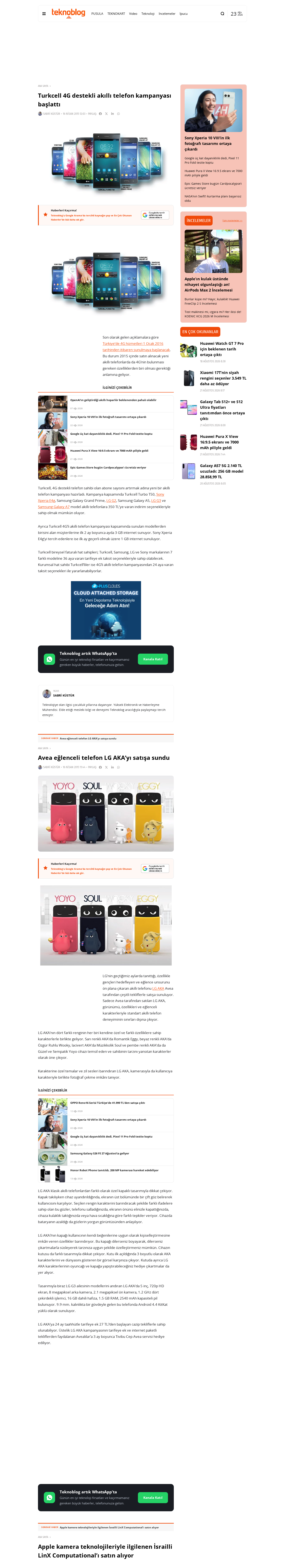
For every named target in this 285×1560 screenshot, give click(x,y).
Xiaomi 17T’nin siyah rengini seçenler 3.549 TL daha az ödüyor (223, 378)
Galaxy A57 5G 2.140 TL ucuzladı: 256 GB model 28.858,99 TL (221, 471)
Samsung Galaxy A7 (54, 506)
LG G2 (111, 500)
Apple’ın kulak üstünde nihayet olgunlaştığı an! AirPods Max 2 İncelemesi (209, 284)
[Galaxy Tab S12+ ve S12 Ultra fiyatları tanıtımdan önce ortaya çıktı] (188, 407)
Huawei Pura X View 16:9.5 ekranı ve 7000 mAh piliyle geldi (219, 442)
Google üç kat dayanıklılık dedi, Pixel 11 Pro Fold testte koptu (212, 160)
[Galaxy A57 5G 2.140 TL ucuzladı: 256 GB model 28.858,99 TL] (188, 471)
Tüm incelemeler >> (232, 220)
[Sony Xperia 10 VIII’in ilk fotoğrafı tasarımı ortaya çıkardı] (214, 110)
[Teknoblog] (68, 13)
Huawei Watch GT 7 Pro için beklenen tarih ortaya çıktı (222, 349)
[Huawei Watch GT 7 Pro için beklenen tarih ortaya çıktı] (188, 349)
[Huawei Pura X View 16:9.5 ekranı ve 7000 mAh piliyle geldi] (188, 442)
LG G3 (156, 500)
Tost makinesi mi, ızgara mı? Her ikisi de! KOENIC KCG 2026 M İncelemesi (213, 314)
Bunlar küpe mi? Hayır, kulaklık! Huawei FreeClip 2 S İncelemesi (212, 301)
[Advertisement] (106, 1382)
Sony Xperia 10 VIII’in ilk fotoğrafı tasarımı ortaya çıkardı (208, 143)
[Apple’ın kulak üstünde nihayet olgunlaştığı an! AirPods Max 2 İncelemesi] (214, 251)
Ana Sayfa (43, 86)
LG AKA (158, 988)
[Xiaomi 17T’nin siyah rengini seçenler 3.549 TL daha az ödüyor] (188, 378)
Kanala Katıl (153, 659)
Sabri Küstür (51, 114)
